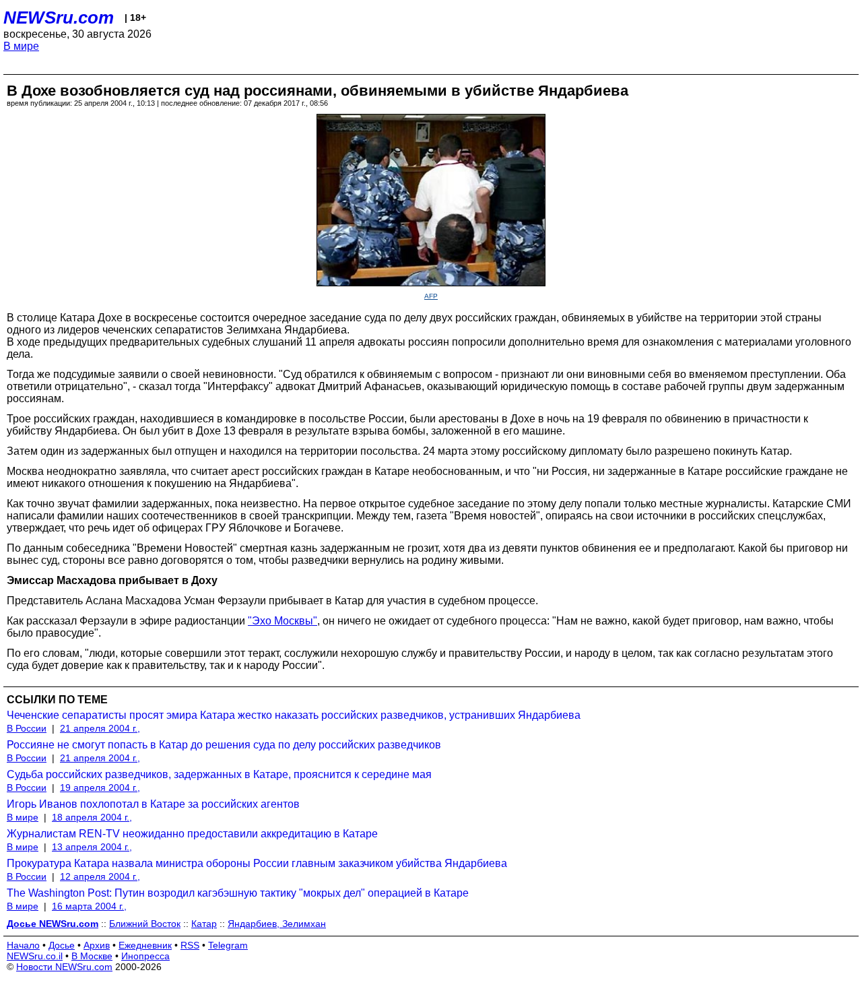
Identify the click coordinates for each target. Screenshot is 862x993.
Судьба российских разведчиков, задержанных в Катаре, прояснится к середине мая (219, 774)
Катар (204, 923)
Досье (61, 945)
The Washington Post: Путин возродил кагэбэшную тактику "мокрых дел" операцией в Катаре (238, 893)
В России (26, 728)
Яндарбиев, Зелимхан (277, 923)
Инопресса (145, 956)
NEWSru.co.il (35, 956)
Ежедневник (145, 945)
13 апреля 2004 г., (92, 846)
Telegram (228, 945)
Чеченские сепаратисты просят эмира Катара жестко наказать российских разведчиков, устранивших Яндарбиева (294, 715)
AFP (431, 296)
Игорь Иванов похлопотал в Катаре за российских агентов (153, 804)
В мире (21, 46)
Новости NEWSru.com (64, 966)
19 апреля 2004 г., (100, 787)
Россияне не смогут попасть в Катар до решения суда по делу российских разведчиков (224, 744)
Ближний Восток (144, 923)
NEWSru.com (58, 17)
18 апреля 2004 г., (92, 817)
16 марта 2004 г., (89, 906)
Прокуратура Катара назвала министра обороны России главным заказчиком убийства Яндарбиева (257, 863)
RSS (189, 945)
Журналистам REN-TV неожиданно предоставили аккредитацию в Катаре (192, 833)
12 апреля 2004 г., (100, 876)
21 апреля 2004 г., (100, 728)
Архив (97, 945)
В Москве (91, 956)
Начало (23, 945)
